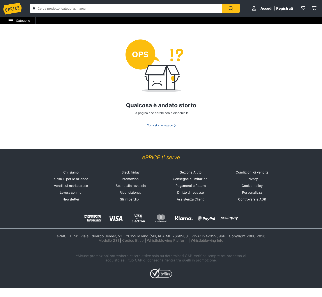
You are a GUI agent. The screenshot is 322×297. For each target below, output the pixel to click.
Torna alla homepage (160, 125)
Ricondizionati (131, 192)
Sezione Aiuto (191, 172)
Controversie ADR (252, 199)
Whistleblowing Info (207, 240)
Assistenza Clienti (191, 199)
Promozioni (131, 179)
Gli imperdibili (130, 199)
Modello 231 (109, 240)
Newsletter (71, 199)
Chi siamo (71, 172)
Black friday (131, 172)
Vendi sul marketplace (71, 186)
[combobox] (126, 8)
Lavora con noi (71, 192)
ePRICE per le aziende (71, 179)
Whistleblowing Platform (167, 240)
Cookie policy (252, 186)
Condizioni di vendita (252, 172)
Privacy (252, 179)
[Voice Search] (34, 9)
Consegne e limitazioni (190, 179)
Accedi (266, 8)
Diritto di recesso (190, 192)
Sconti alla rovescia (131, 186)
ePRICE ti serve (161, 157)
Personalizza (252, 192)
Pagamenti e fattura (190, 186)
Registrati (284, 8)
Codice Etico (133, 240)
